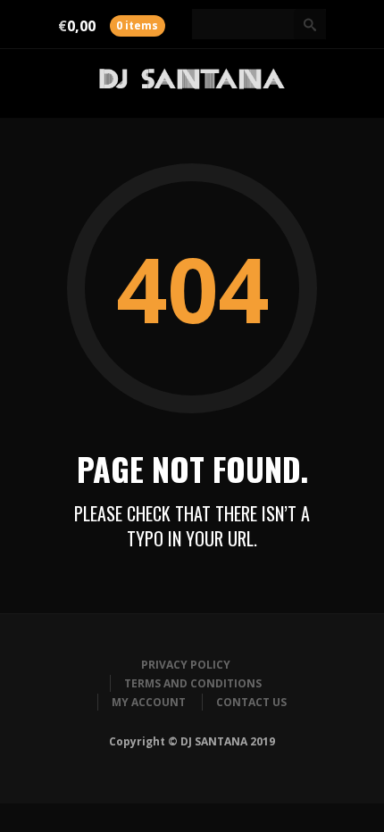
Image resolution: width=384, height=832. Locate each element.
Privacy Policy (185, 664)
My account (149, 702)
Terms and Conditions (193, 683)
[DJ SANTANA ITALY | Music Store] (192, 84)
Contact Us (251, 702)
